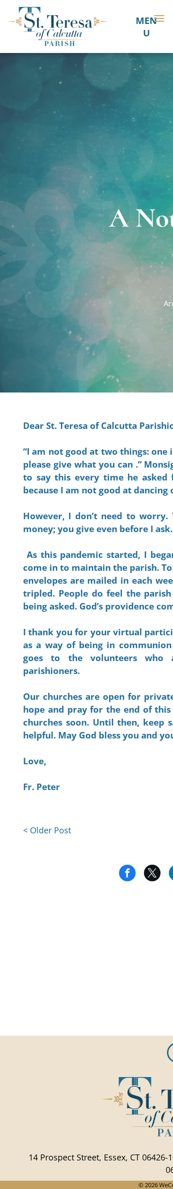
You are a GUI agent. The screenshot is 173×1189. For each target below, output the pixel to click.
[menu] (159, 18)
